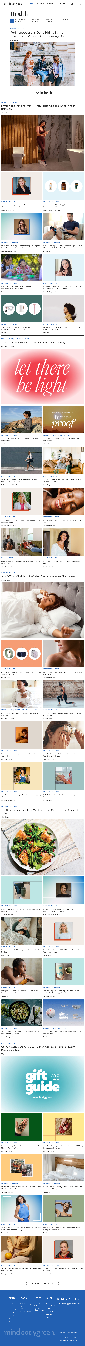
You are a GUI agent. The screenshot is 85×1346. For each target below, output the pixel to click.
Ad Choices (68, 1337)
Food (10, 1307)
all (12, 20)
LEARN (40, 4)
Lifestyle (12, 1313)
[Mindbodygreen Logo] (13, 4)
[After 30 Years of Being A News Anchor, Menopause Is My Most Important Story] (21, 1208)
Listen (38, 1298)
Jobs (61, 1332)
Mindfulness (13, 1316)
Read (12, 1298)
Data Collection (75, 1337)
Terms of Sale (66, 1332)
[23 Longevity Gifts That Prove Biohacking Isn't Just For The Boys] (63, 1012)
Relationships (13, 1319)
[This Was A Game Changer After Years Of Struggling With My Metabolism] (21, 775)
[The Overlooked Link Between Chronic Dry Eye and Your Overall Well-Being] (63, 735)
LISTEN (50, 4)
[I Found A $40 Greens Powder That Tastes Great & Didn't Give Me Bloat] (21, 890)
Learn (23, 1298)
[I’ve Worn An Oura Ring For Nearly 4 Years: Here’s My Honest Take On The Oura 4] (63, 267)
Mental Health (35, 21)
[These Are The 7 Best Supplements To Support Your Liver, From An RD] (63, 186)
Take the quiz (50, 1311)
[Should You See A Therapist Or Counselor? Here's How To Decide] (21, 542)
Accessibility (61, 1337)
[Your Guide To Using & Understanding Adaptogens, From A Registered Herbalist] (21, 226)
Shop (49, 1298)
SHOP (62, 4)
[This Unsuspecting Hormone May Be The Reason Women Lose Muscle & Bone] (21, 186)
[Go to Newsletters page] (71, 4)
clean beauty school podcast (39, 1309)
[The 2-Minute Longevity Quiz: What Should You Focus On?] (63, 419)
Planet (11, 1322)
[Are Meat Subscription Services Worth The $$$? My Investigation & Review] (63, 1127)
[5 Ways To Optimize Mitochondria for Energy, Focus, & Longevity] (63, 1249)
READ (31, 4)
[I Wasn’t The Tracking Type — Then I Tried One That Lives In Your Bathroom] (42, 143)
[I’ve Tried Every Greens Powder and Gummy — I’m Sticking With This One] (21, 1127)
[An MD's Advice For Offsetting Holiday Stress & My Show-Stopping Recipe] (21, 1012)
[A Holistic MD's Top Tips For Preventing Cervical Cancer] (63, 542)
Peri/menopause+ (26, 1311)
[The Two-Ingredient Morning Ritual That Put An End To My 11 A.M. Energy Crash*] (63, 971)
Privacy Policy (68, 1335)
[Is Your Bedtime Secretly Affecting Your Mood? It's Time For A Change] (63, 1167)
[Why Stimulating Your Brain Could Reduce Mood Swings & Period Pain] (63, 1208)
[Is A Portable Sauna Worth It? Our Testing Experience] (63, 775)
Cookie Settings (73, 1340)
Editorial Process (64, 1340)
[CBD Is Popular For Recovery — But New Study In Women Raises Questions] (21, 460)
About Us (49, 1317)
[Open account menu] (79, 4)
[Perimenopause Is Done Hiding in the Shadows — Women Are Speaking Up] (42, 64)
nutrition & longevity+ (23, 1307)
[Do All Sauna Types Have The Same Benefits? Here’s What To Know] (63, 653)
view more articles (42, 1283)
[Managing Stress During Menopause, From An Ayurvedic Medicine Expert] (63, 890)
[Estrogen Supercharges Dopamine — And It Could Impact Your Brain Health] (21, 971)
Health (11, 1304)
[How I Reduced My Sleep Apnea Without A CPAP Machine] (21, 931)
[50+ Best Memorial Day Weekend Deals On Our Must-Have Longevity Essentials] (21, 308)
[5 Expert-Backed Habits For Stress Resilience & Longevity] (21, 694)
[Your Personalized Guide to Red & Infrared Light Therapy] (42, 376)
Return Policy (75, 1335)
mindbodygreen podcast (39, 1304)
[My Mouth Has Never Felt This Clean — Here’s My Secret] (63, 501)
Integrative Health (21, 21)
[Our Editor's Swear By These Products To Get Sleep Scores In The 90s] (21, 653)
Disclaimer (61, 1335)
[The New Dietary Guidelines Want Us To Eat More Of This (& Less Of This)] (42, 847)
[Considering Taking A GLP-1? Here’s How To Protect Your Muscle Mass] (63, 931)
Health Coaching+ (26, 1304)
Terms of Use (74, 1332)
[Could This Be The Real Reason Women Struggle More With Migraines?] (63, 308)
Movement (12, 1310)
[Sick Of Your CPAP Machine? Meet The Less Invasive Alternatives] (42, 610)
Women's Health (50, 21)
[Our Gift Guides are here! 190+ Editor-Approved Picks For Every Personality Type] (42, 1084)
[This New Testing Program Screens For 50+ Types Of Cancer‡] (63, 694)
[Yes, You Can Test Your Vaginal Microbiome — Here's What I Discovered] (21, 1249)
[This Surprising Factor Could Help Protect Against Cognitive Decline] (63, 460)
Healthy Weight (64, 21)
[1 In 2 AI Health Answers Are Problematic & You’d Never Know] (21, 419)
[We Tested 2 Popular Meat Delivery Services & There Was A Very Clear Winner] (21, 1167)
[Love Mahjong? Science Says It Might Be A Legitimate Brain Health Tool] (21, 267)
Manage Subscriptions (50, 1304)
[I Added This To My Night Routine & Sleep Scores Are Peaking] (21, 735)
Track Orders (50, 1308)
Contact (49, 1314)
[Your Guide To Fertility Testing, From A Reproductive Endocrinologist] (21, 501)
